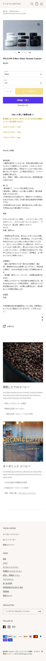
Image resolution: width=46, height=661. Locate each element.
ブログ (5, 563)
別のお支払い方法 (23, 105)
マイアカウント (8, 579)
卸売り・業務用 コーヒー (11, 575)
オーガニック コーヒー (11, 567)
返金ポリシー (7, 595)
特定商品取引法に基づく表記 (13, 587)
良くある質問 (7, 583)
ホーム (5, 11)
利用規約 (6, 591)
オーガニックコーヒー (27, 493)
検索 (4, 559)
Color (6, 71)
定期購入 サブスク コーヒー (12, 571)
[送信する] (39, 611)
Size (5, 80)
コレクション (14, 11)
